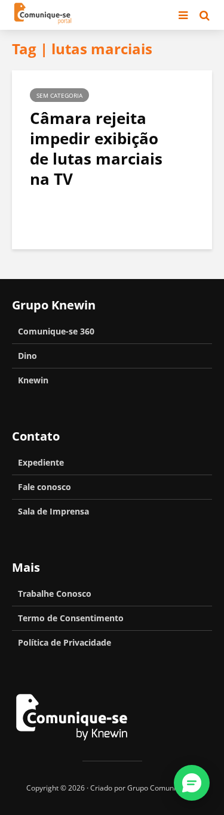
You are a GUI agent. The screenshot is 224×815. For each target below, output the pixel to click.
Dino (27, 355)
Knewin (33, 380)
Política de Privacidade (64, 642)
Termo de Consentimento (71, 618)
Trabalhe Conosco (54, 593)
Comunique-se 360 (56, 331)
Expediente (41, 462)
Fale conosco (44, 486)
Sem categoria (59, 95)
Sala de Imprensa (53, 511)
